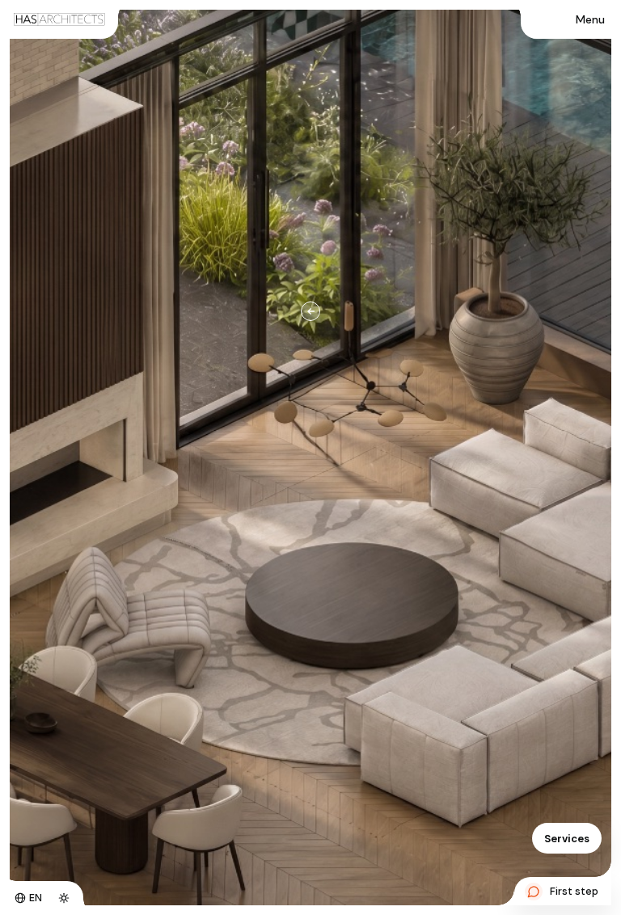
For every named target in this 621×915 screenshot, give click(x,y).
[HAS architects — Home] (59, 19)
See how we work (347, 530)
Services (566, 838)
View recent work (460, 530)
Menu (590, 19)
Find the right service (357, 496)
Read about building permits (506, 496)
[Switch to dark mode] (64, 898)
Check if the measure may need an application (421, 462)
